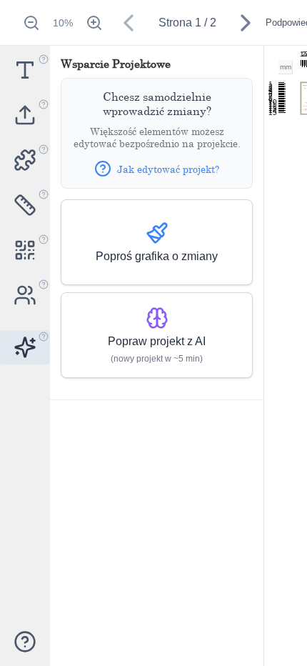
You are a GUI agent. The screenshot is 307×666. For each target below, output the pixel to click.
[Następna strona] (246, 23)
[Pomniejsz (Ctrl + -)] (31, 23)
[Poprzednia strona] (129, 23)
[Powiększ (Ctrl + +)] (94, 23)
